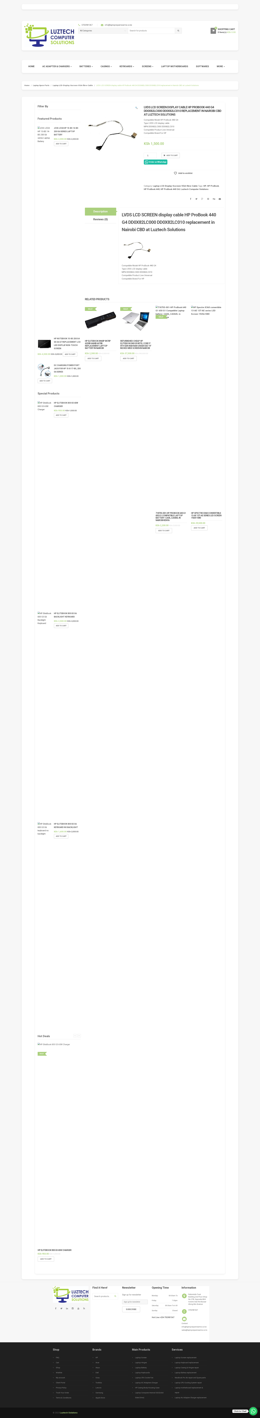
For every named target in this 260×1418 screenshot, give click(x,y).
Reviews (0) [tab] (100, 219)
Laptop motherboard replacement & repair (189, 1390)
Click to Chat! (240, 1411)
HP (204, 186)
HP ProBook (213, 186)
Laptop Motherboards (174, 66)
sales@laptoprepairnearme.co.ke (195, 1330)
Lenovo (98, 1388)
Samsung (99, 1393)
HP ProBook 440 (152, 189)
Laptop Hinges (141, 1363)
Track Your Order (62, 1393)
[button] (136, 108)
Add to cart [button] (93, 358)
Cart (57, 1363)
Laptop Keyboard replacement (187, 1363)
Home (31, 66)
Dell (97, 1373)
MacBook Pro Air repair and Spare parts (190, 1378)
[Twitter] (61, 1308)
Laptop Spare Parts (41, 85)
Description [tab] (100, 211)
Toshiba (99, 1383)
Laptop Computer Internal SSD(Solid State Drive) (149, 1395)
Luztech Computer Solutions (194, 189)
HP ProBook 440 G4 (170, 189)
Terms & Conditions (63, 1398)
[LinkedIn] (67, 1308)
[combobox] (151, 31)
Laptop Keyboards (142, 1373)
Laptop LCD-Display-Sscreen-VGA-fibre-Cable (73, 85)
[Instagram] (73, 1308)
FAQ (57, 1358)
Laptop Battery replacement (185, 1373)
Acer (97, 1363)
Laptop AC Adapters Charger (146, 1383)
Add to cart (172, 155)
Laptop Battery (141, 1368)
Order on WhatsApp (157, 162)
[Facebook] (55, 1308)
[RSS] (84, 1308)
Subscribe (131, 1309)
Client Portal (60, 1383)
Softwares (202, 66)
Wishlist (59, 1373)
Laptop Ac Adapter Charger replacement (191, 1398)
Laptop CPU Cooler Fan (144, 1378)
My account (60, 1378)
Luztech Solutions (68, 1412)
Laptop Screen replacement (185, 1358)
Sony (98, 1378)
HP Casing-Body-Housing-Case (147, 1388)
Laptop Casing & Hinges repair (187, 1368)
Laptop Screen (141, 1358)
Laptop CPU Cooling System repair (188, 1383)
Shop (58, 1368)
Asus (98, 1368)
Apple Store (100, 1398)
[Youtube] (78, 1308)
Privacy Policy (61, 1388)
